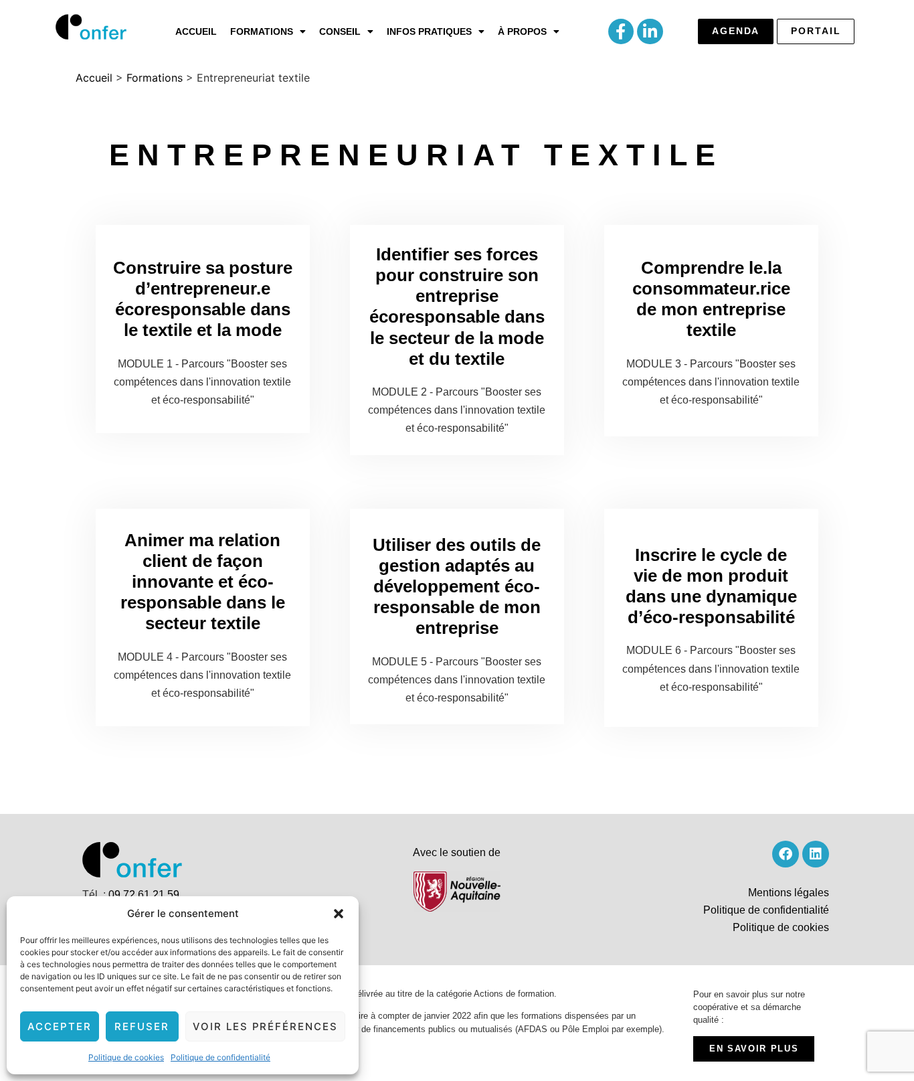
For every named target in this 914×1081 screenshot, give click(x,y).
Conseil (340, 31)
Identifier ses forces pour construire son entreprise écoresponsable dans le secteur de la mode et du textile (457, 306)
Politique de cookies (126, 1057)
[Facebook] (785, 854)
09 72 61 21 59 (143, 894)
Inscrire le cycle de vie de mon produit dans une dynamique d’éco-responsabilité (711, 586)
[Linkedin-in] (649, 31)
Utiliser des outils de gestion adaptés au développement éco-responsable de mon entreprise (457, 587)
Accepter (59, 1026)
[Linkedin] (815, 854)
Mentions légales (788, 892)
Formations (261, 31)
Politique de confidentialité (220, 1057)
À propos (522, 31)
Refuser (141, 1026)
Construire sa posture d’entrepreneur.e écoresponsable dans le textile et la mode (202, 299)
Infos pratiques (429, 31)
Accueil (196, 31)
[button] (338, 913)
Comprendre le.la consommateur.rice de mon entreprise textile (711, 299)
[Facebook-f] (621, 31)
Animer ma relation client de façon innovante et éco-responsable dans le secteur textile (202, 582)
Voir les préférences (265, 1026)
